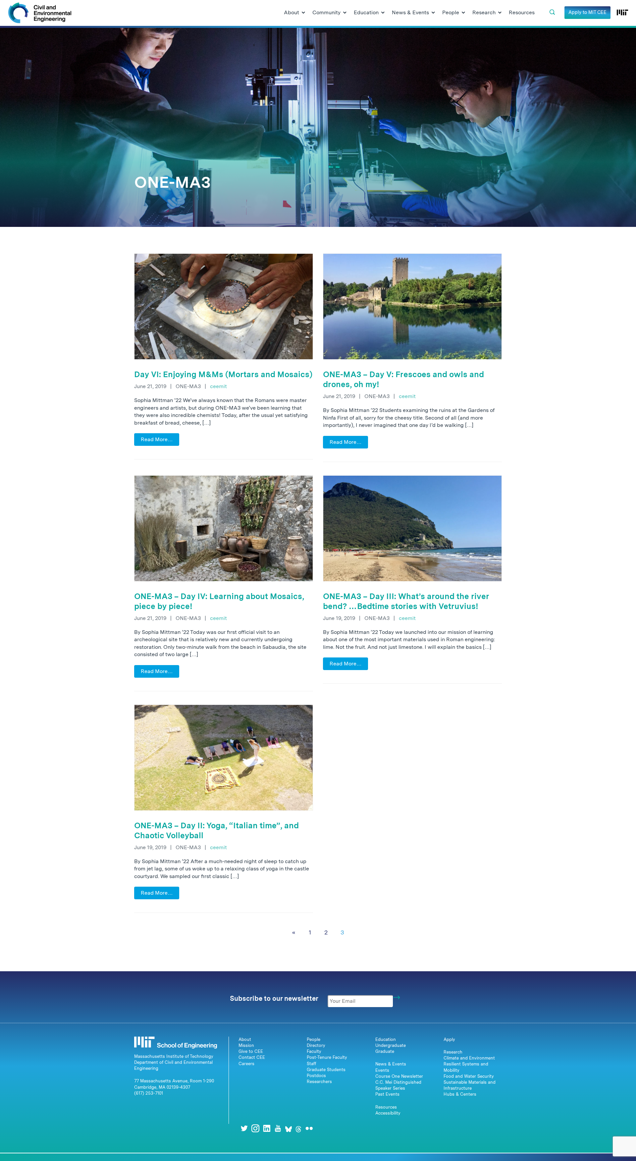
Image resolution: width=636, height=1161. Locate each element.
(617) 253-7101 (148, 1093)
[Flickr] (309, 1128)
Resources (386, 1107)
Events (382, 1070)
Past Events (387, 1094)
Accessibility (387, 1113)
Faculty (314, 1051)
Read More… (157, 439)
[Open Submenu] (303, 13)
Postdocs (316, 1075)
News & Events (390, 1063)
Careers (246, 1063)
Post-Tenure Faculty (327, 1057)
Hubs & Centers (460, 1094)
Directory (316, 1045)
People (313, 1039)
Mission (246, 1045)
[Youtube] (278, 1128)
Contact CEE (251, 1057)
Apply (449, 1039)
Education (385, 1039)
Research (453, 1052)
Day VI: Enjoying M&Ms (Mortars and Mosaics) (223, 374)
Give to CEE (250, 1051)
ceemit (218, 386)
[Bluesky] (288, 1128)
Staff (311, 1063)
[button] (552, 12)
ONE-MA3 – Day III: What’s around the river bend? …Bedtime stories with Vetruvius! (406, 601)
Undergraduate (390, 1045)
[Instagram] (255, 1128)
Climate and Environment (469, 1058)
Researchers (319, 1081)
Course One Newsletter (399, 1076)
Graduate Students (326, 1069)
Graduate (384, 1051)
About (244, 1039)
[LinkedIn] (267, 1128)
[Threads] (298, 1128)
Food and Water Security (469, 1076)
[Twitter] (244, 1128)
